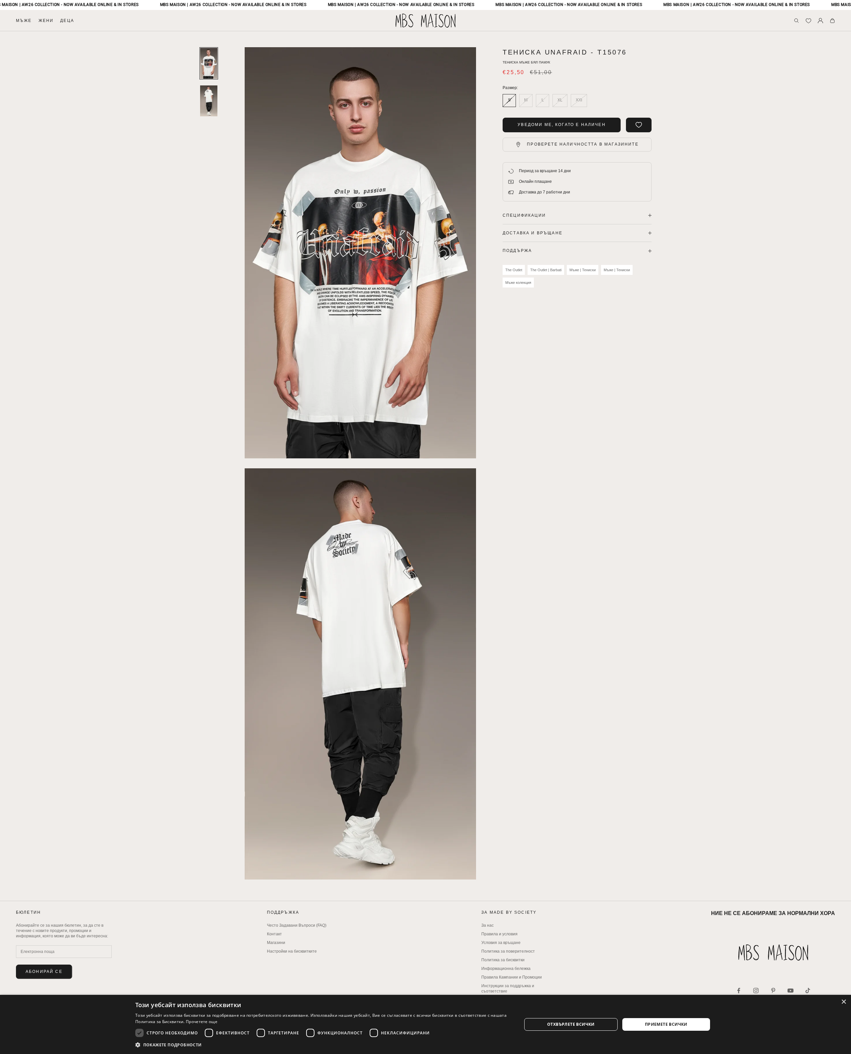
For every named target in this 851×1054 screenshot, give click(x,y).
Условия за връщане (501, 942)
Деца (67, 20)
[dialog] (425, 1024)
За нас (487, 925)
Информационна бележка (506, 968)
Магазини (276, 942)
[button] (322, 1045)
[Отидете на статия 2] (208, 101)
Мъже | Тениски (582, 270)
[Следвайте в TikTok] (807, 990)
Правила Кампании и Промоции (511, 977)
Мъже (24, 20)
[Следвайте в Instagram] (756, 990)
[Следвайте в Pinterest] (773, 990)
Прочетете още (201, 1021)
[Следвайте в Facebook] (738, 990)
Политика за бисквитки (503, 960)
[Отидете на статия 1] (208, 63)
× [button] (843, 1001)
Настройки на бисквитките (292, 951)
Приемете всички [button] (666, 1024)
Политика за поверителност (508, 951)
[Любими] (808, 20)
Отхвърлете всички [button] (571, 1024)
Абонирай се (44, 971)
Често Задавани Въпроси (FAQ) (296, 925)
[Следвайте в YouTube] (790, 990)
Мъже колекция (518, 283)
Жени (46, 20)
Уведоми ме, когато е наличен (561, 124)
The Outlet (513, 270)
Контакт (274, 934)
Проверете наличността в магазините (582, 144)
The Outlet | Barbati (545, 270)
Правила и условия (499, 934)
